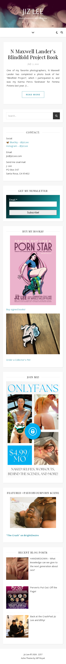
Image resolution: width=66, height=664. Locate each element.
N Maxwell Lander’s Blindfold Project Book (33, 54)
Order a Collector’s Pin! (18, 359)
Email (13, 199)
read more (33, 94)
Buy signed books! (15, 309)
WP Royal (40, 658)
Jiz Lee (33, 11)
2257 (40, 654)
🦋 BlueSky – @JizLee (17, 142)
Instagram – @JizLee (17, 145)
